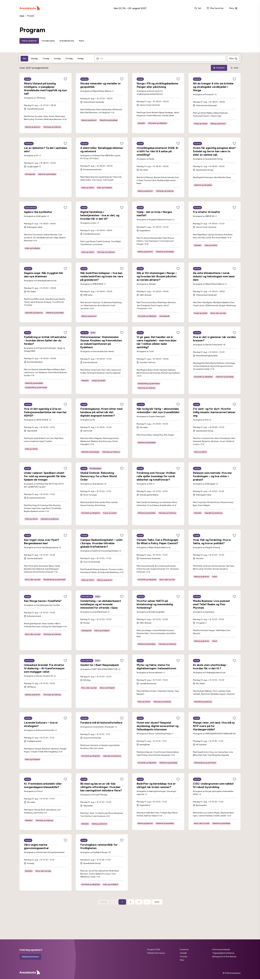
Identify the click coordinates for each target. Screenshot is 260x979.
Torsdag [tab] (69, 58)
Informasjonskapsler (221, 949)
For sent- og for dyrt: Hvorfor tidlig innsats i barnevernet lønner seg (214, 412)
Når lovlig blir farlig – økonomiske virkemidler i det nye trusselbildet (158, 410)
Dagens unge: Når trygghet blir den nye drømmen (43, 274)
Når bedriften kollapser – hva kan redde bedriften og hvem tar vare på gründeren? (101, 276)
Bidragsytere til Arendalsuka (224, 956)
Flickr (182, 960)
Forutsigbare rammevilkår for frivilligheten (99, 846)
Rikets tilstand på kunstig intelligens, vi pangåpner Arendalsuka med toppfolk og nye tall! (45, 88)
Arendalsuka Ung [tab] (67, 41)
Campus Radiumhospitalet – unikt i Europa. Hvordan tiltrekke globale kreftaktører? (101, 543)
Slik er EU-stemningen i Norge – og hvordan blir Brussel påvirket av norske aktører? (157, 276)
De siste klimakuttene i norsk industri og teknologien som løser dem (214, 276)
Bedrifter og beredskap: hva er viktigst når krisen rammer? (156, 785)
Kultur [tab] (81, 41)
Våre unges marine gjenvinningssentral (36, 846)
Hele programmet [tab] (29, 41)
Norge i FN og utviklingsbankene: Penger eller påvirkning (158, 85)
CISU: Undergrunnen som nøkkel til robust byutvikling (213, 785)
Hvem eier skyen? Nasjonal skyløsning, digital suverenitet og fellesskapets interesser (157, 726)
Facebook (184, 949)
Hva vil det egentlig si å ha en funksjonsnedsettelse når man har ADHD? (45, 412)
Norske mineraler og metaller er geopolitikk (100, 85)
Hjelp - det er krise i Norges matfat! (154, 213)
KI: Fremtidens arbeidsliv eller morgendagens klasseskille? (43, 785)
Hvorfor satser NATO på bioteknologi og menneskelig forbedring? (155, 604)
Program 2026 (153, 949)
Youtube (183, 956)
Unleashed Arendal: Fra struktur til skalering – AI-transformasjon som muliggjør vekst (44, 668)
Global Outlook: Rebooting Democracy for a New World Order (98, 476)
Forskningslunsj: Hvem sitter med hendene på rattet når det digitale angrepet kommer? (101, 412)
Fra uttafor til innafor (206, 212)
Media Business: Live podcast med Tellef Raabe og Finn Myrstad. (211, 604)
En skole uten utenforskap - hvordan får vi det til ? (210, 666)
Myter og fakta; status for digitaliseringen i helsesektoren (156, 666)
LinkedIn (183, 953)
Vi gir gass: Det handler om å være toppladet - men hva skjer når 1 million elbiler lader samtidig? (157, 342)
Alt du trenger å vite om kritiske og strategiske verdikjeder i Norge (213, 87)
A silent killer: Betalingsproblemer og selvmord (101, 149)
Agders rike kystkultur (38, 212)
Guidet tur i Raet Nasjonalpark (99, 665)
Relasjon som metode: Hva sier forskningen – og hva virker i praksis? (212, 476)
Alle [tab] (24, 58)
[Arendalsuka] (30, 8)
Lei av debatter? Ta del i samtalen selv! (45, 149)
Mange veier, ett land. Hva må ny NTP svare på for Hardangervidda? (214, 726)
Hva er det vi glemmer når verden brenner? (214, 338)
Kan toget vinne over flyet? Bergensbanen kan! (41, 541)
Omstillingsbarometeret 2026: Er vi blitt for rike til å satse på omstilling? (157, 151)
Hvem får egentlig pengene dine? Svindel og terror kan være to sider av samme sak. (214, 151)
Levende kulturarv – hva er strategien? (41, 724)
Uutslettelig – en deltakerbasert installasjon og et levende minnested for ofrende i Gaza (100, 604)
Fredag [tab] (80, 58)
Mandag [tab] (34, 58)
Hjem (22, 16)
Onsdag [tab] (57, 58)
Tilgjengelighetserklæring (223, 953)
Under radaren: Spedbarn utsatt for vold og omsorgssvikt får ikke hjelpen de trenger (45, 476)
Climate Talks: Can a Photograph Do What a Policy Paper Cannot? (157, 541)
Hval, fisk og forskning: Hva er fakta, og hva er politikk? (212, 541)
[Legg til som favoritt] (65, 79)
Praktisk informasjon (156, 953)
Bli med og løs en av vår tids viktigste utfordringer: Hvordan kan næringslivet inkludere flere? (101, 787)
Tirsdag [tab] (46, 58)
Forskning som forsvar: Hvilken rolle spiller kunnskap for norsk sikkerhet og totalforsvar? (156, 476)
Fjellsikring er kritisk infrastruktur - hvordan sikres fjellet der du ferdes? (45, 340)
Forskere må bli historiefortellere (101, 722)
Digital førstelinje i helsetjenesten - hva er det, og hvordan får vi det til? (99, 215)
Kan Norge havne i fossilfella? (42, 601)
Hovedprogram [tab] (48, 41)
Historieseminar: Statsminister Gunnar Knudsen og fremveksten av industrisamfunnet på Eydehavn (101, 342)
